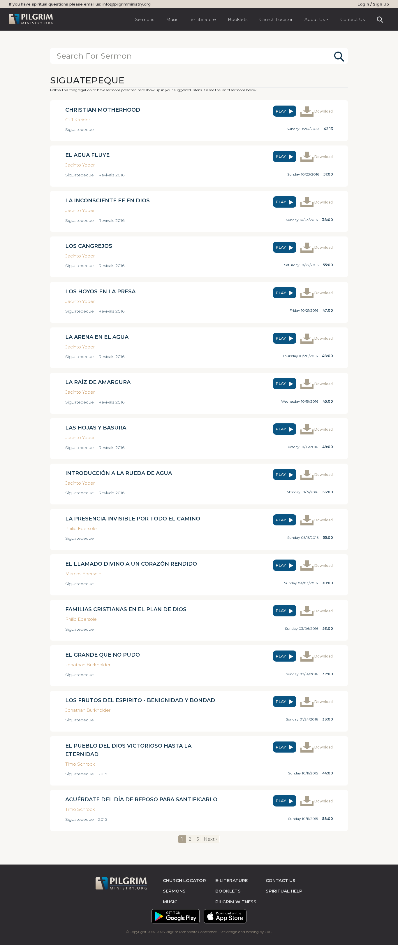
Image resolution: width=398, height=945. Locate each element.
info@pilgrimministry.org (127, 4)
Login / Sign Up (373, 4)
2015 (102, 774)
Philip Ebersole (81, 528)
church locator (184, 880)
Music (172, 19)
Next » (211, 839)
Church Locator (276, 19)
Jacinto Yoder (80, 165)
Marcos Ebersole (83, 573)
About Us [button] (314, 19)
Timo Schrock (80, 764)
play (281, 111)
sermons (174, 891)
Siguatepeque (79, 129)
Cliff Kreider (77, 119)
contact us (280, 880)
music (170, 901)
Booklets (237, 19)
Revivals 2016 (111, 175)
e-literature (231, 880)
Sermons (144, 19)
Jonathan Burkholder (87, 664)
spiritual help (284, 891)
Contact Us (352, 19)
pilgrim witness (235, 901)
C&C (268, 932)
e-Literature (203, 19)
